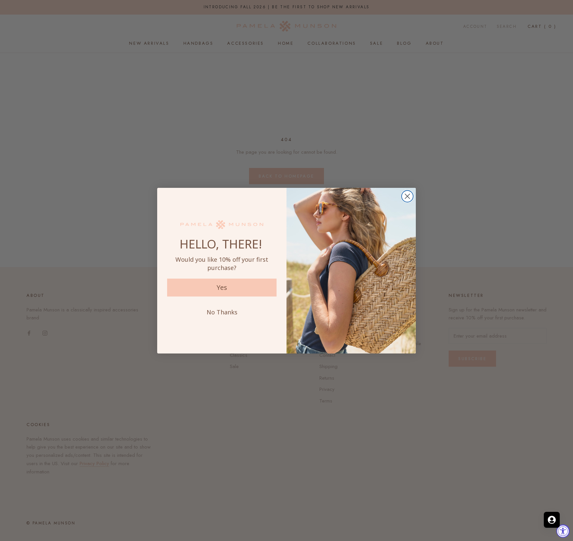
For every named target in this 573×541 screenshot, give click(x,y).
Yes (222, 287)
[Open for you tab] (552, 520)
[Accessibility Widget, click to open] (563, 531)
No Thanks (222, 312)
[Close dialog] (407, 196)
